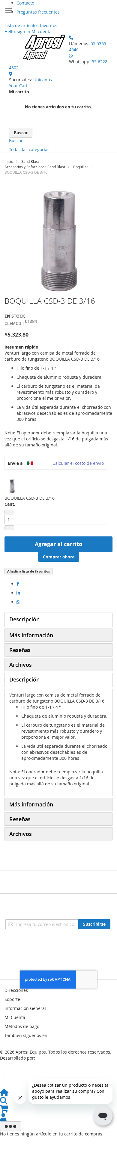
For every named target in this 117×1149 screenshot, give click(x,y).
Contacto (25, 3)
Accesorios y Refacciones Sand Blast (34, 166)
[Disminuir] (9, 512)
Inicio (8, 161)
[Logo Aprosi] (45, 47)
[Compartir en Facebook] (17, 584)
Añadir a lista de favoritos (28, 571)
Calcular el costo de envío (78, 463)
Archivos (20, 664)
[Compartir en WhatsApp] (18, 602)
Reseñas (20, 650)
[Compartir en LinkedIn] (18, 593)
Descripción (24, 619)
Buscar (16, 140)
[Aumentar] (9, 527)
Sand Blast (30, 161)
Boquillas (80, 166)
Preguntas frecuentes (38, 12)
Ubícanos (42, 79)
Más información (31, 635)
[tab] (58, 620)
